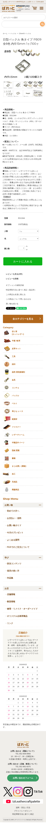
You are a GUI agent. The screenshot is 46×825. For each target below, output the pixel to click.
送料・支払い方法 (23, 808)
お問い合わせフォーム (23, 778)
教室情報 (11, 601)
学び (7, 558)
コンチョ (15, 388)
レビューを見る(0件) (14, 274)
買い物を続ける (12, 304)
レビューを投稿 (12, 279)
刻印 (13, 364)
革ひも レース (17, 411)
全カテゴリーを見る (23, 319)
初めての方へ (13, 511)
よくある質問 (13, 540)
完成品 (14, 482)
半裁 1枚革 (16, 341)
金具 (13, 380)
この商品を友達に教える (16, 294)
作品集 (10, 578)
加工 (13, 474)
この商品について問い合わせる (18, 299)
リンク (10, 623)
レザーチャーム (18, 435)
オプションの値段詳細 (15, 285)
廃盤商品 (15, 489)
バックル (13, 33)
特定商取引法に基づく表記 (23, 814)
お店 (7, 588)
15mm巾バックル (25, 33)
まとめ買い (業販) (19, 466)
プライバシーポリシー (23, 811)
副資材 (14, 419)
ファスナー (16, 427)
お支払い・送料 (14, 518)
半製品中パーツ (18, 442)
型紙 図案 (16, 450)
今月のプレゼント (15, 532)
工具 (13, 356)
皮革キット (16, 348)
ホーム (5, 33)
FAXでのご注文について (18, 547)
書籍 (13, 458)
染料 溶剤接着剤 (18, 372)
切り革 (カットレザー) (18, 332)
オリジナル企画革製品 (17, 616)
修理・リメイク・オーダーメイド (22, 609)
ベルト (14, 403)
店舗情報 (11, 594)
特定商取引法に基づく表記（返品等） (21, 290)
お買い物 (9, 505)
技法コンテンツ (14, 563)
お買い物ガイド (14, 525)
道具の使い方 (13, 571)
